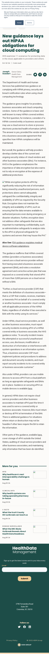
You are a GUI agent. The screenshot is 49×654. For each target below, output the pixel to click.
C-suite (5, 510)
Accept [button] (19, 23)
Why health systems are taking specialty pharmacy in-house (15, 496)
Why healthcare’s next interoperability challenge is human (15, 477)
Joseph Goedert (6, 73)
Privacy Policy (12, 640)
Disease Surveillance (12, 526)
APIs (4, 472)
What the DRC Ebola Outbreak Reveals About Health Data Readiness (14, 531)
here (30, 388)
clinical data (8, 491)
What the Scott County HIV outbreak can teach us (15, 513)
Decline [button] (29, 23)
